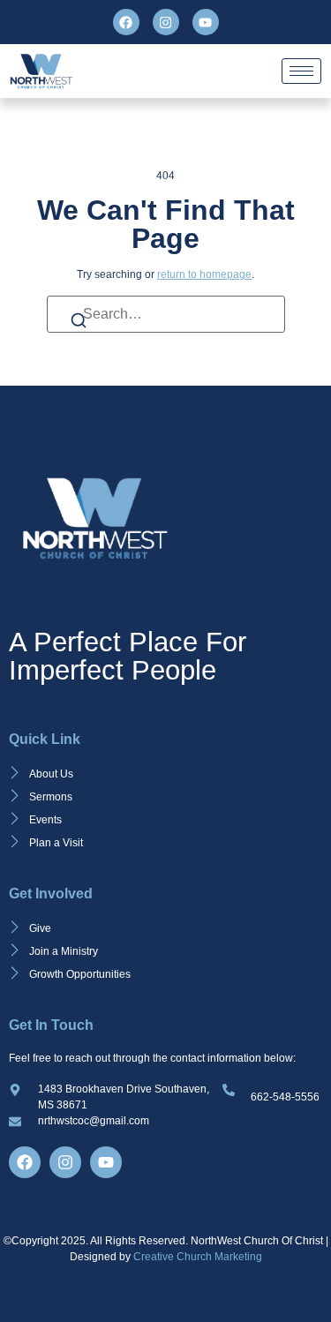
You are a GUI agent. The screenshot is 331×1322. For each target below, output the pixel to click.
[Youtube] (205, 22)
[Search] (78, 323)
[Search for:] (166, 314)
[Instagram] (166, 22)
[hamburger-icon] (301, 71)
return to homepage (204, 274)
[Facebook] (126, 22)
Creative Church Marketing (197, 1257)
